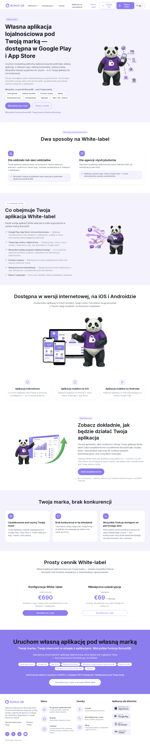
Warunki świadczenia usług (13, 723)
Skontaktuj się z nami (17, 106)
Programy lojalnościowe (60, 707)
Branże (53, 718)
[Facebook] (7, 734)
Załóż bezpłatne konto (91, 472)
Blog (87, 725)
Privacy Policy (30, 723)
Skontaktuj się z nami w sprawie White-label (75, 682)
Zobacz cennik (42, 106)
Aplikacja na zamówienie (77, 5)
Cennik (61, 6)
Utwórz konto (127, 6)
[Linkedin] (19, 734)
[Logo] (15, 5)
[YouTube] (25, 734)
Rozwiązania (47, 6)
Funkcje (53, 726)
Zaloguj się (109, 6)
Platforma (32, 6)
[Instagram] (13, 734)
